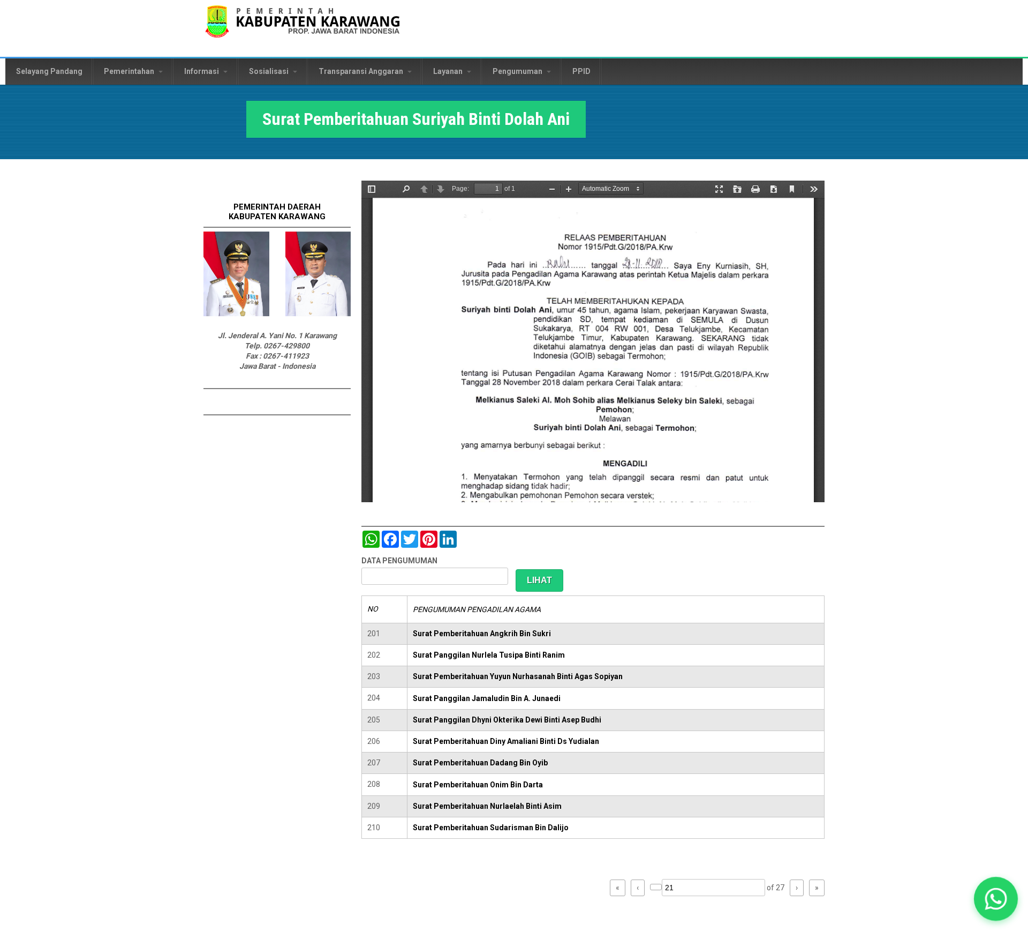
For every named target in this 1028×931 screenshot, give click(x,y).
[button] (995, 898)
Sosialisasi (269, 71)
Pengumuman (518, 71)
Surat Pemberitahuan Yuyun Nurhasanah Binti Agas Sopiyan (518, 676)
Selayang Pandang (49, 71)
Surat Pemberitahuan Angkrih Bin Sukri (482, 633)
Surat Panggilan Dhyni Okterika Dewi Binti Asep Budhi (507, 720)
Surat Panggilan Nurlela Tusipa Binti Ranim (489, 655)
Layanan (448, 71)
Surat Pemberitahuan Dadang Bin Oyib (480, 762)
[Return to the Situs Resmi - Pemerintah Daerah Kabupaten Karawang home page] (302, 28)
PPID (581, 71)
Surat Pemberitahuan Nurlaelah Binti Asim (487, 806)
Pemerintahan (130, 71)
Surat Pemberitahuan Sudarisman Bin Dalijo (491, 827)
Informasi (202, 71)
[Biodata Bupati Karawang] (236, 313)
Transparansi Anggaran (362, 71)
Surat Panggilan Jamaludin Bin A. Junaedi (487, 698)
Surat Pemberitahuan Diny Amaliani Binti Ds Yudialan (506, 741)
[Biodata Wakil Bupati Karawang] (318, 313)
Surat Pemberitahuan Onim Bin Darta (478, 784)
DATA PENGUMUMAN (399, 560)
